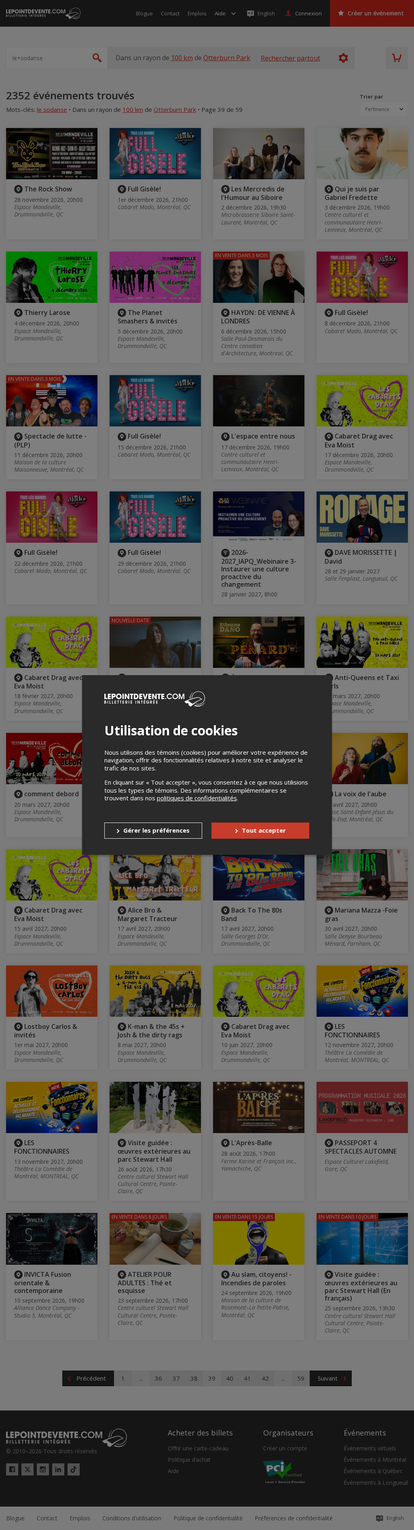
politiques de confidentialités (197, 798)
